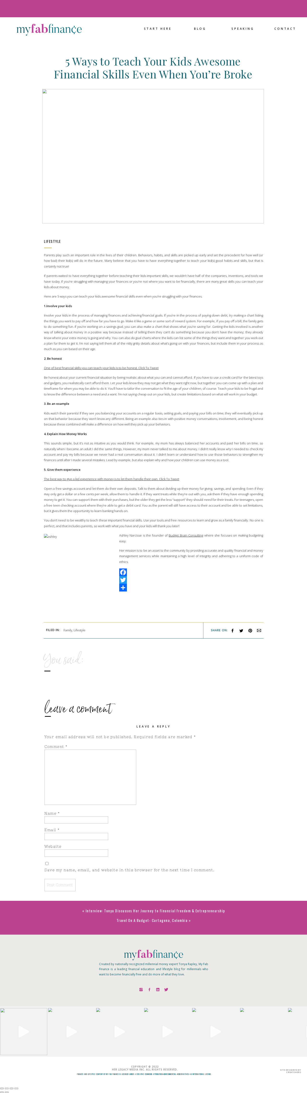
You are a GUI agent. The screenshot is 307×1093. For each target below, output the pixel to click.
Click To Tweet (148, 368)
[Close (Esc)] (2, 1088)
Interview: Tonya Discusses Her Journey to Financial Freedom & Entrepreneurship (155, 910)
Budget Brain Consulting (186, 535)
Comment (56, 747)
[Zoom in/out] (16, 1088)
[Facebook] (153, 572)
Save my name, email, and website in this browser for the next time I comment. (129, 870)
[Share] (153, 587)
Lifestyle (52, 241)
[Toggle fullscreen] (11, 1088)
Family (68, 630)
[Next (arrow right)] (7, 1092)
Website (53, 846)
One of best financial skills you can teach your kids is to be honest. (91, 368)
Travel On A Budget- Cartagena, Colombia (152, 920)
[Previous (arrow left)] (2, 1092)
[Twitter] (153, 580)
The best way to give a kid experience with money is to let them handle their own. (101, 479)
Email (52, 830)
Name (52, 813)
